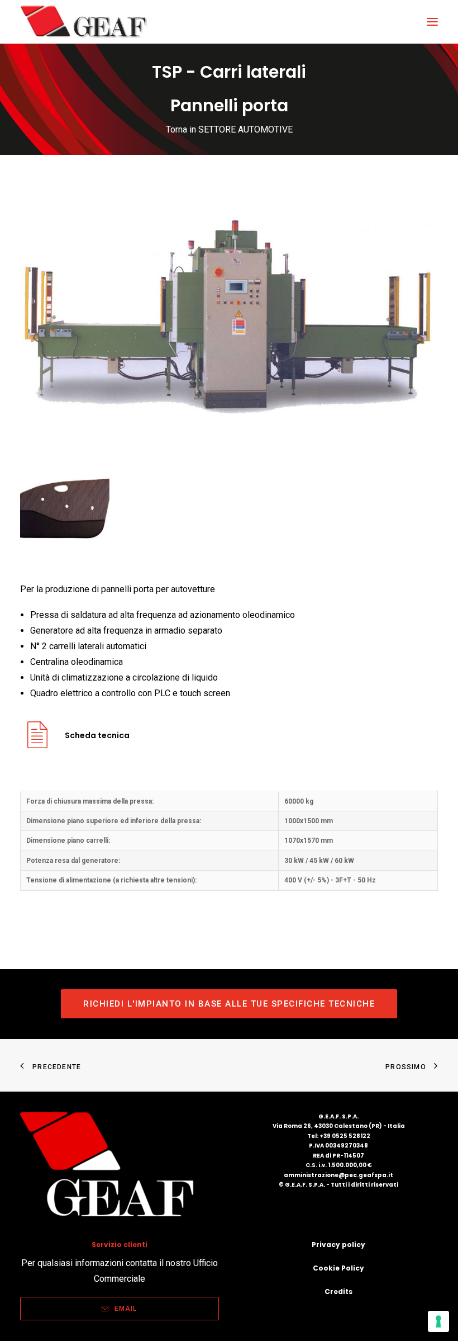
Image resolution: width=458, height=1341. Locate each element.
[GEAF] (88, 22)
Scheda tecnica (97, 735)
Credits (338, 1291)
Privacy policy (338, 1244)
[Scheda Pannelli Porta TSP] (37, 743)
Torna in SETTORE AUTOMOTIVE (229, 129)
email (126, 1308)
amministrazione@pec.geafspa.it (338, 1175)
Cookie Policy (338, 1268)
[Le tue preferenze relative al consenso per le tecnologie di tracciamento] (438, 1321)
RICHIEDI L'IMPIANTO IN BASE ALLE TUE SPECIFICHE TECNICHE (229, 1004)
